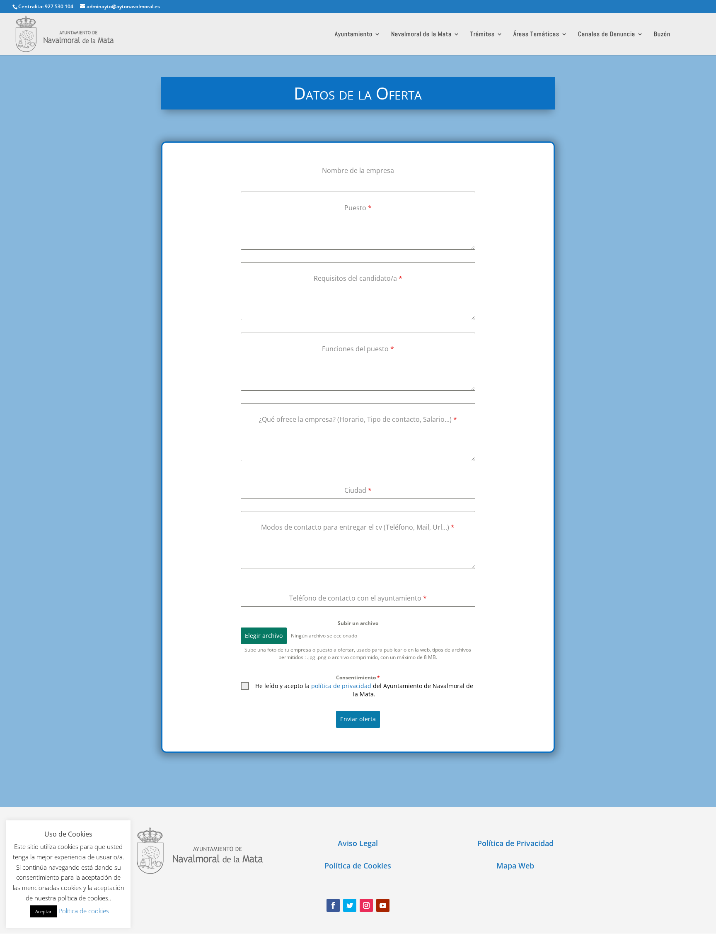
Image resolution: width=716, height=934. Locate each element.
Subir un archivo (358, 623)
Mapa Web (515, 866)
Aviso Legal (358, 843)
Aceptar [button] (43, 911)
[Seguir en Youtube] (382, 905)
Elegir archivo (264, 636)
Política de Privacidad (515, 843)
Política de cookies (83, 911)
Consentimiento (358, 677)
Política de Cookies (357, 866)
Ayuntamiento (354, 34)
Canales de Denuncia (606, 34)
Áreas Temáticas (536, 34)
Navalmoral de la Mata (421, 34)
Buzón (662, 34)
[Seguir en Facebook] (333, 905)
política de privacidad (341, 686)
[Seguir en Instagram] (366, 905)
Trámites (482, 34)
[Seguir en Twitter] (349, 905)
